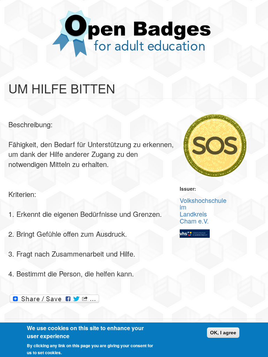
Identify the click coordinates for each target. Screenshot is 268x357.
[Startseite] (134, 34)
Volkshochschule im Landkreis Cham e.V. (203, 210)
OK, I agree (223, 332)
